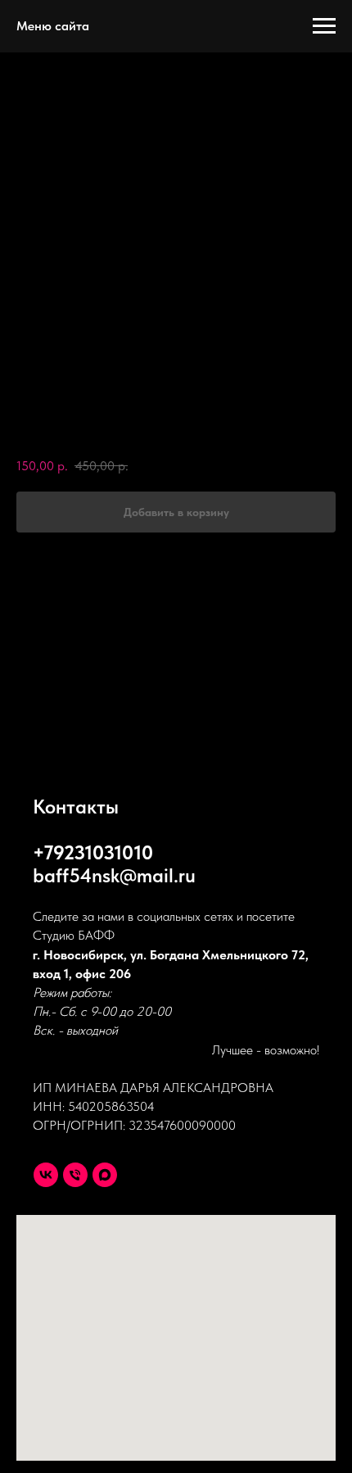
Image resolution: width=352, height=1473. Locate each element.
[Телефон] (75, 1175)
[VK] (46, 1175)
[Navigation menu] (324, 26)
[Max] (105, 1175)
